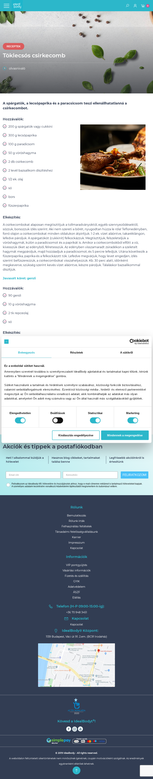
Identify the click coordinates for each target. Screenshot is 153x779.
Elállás (76, 597)
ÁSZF (76, 592)
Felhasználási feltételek (77, 526)
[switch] (57, 420)
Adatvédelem (76, 586)
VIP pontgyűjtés (76, 565)
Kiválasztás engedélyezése (75, 435)
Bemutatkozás (76, 515)
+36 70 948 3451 (76, 612)
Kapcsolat (76, 548)
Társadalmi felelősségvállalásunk (76, 531)
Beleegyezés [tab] (26, 352)
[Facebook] (68, 729)
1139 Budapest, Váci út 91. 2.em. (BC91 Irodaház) (76, 636)
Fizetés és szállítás (76, 576)
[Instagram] (74, 729)
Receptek (14, 46)
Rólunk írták (77, 521)
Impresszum (76, 542)
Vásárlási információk (76, 570)
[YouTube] (80, 729)
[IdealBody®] (17, 5)
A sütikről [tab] (126, 352)
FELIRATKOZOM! (134, 474)
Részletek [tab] (76, 352)
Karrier (76, 537)
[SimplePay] (76, 741)
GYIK (76, 581)
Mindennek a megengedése (125, 435)
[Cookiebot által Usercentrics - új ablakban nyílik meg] (132, 341)
